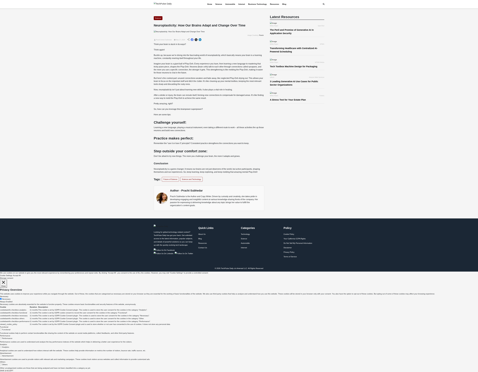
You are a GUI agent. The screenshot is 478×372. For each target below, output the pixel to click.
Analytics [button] (3, 344)
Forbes (322, 96)
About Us (202, 234)
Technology (245, 234)
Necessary (6, 299)
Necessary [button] (4, 296)
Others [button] (2, 362)
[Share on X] (196, 39)
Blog (284, 4)
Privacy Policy (289, 252)
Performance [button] (5, 336)
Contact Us (202, 248)
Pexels (261, 35)
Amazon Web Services (316, 77)
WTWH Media (319, 62)
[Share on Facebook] (192, 39)
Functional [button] (4, 327)
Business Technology (257, 4)
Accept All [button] (17, 275)
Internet (241, 4)
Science (218, 4)
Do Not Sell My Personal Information (298, 243)
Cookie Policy (289, 234)
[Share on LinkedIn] (200, 39)
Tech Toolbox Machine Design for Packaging (293, 66)
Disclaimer (288, 248)
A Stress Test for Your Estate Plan (288, 100)
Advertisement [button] (5, 353)
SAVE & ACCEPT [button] (6, 371)
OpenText (321, 26)
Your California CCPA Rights (295, 239)
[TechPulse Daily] (165, 250)
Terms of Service (290, 257)
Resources (274, 4)
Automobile (230, 4)
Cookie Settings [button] (6, 275)
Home (209, 4)
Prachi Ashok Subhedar (163, 40)
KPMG (322, 44)
